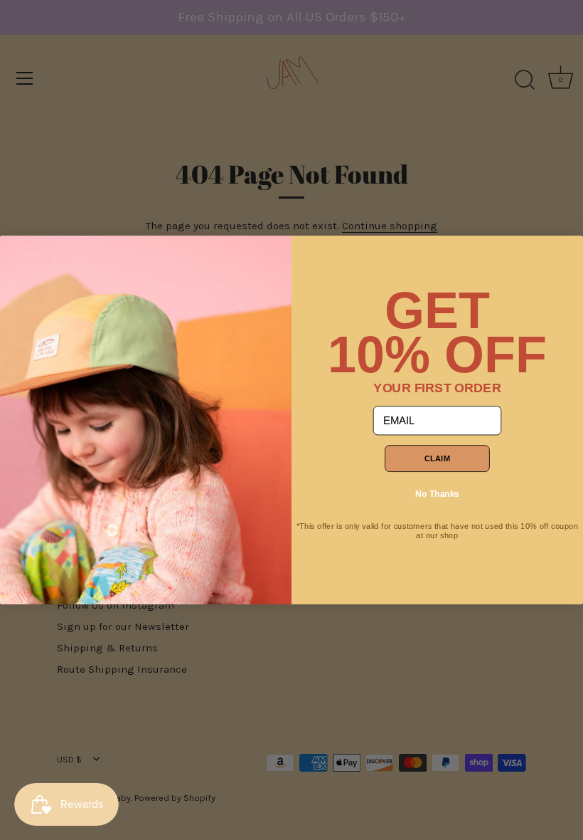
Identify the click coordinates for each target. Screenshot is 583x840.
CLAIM (437, 458)
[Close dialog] (17, 253)
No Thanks (437, 493)
